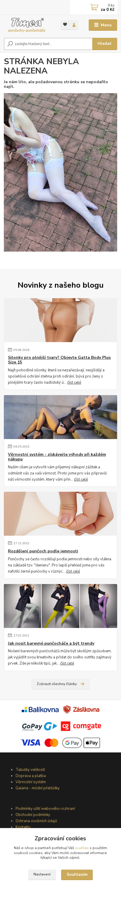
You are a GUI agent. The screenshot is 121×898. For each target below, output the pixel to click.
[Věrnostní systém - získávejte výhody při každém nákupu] (60, 417)
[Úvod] (27, 25)
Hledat (105, 43)
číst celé (74, 382)
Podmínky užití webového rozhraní (45, 808)
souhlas (82, 848)
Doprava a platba (31, 776)
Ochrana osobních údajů (36, 821)
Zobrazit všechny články (57, 684)
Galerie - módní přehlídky (38, 788)
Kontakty (23, 827)
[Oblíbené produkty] (65, 24)
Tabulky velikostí (30, 769)
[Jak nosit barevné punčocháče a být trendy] (60, 606)
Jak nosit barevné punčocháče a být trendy (51, 643)
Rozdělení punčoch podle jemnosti (43, 551)
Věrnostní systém (31, 782)
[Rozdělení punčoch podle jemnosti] (60, 514)
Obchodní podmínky (33, 814)
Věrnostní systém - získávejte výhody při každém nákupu (57, 457)
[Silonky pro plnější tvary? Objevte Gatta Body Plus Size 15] (60, 320)
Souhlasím (77, 874)
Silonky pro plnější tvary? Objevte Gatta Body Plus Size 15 (59, 360)
